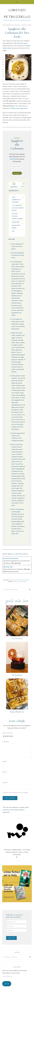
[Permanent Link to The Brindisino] (17, 672)
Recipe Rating (8, 733)
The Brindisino (17, 675)
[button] (17, 2)
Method (23, 187)
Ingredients (14, 187)
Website (5, 782)
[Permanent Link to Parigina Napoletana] (17, 709)
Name (5, 761)
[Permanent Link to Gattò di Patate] (17, 636)
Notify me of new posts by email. (16, 792)
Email (5, 772)
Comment (6, 741)
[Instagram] (17, 857)
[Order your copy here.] (19, 108)
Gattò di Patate (16, 638)
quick (20, 581)
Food (4, 25)
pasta (15, 581)
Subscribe (6, 983)
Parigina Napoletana (17, 712)
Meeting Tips (8, 567)
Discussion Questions (10, 558)
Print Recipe (17, 166)
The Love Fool (15, 25)
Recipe (9, 25)
